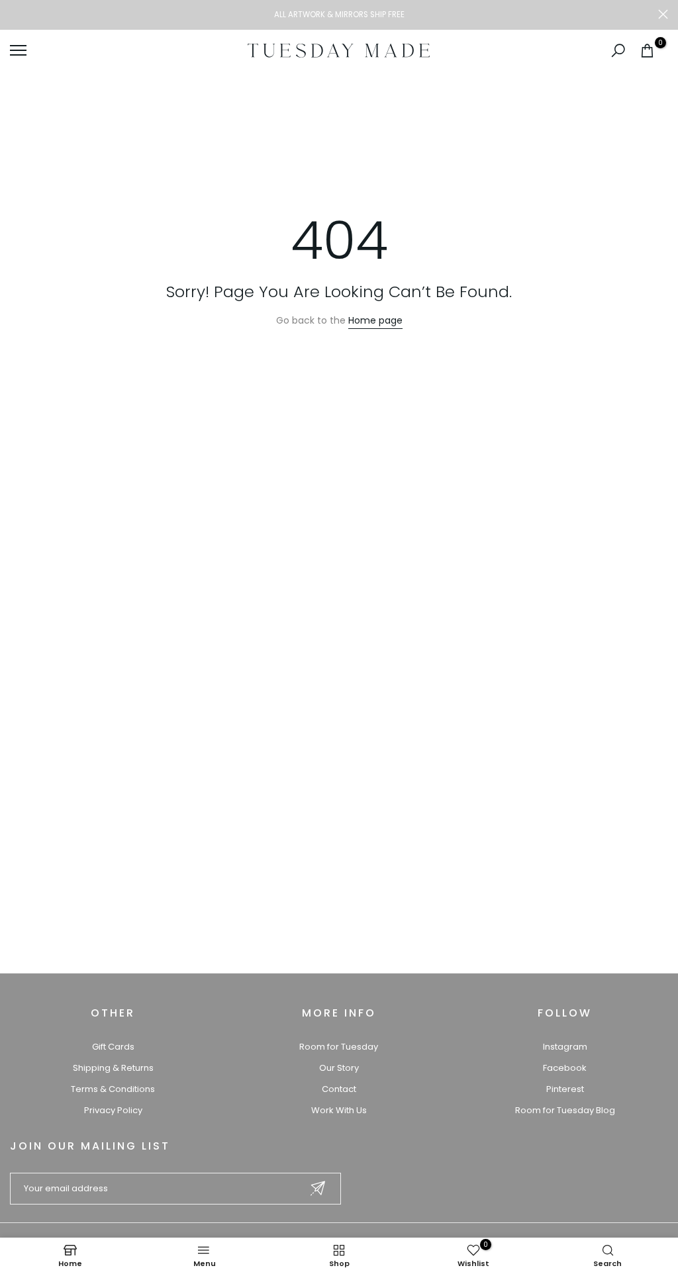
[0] (647, 50)
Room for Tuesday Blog (565, 1110)
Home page (375, 320)
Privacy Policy (113, 1110)
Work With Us (339, 1110)
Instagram (565, 1046)
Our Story (339, 1068)
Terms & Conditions (113, 1089)
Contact (339, 1089)
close (15, 14)
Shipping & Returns (113, 1068)
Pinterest (565, 1089)
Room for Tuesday (338, 1046)
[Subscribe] (317, 1188)
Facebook (565, 1068)
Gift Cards (113, 1046)
